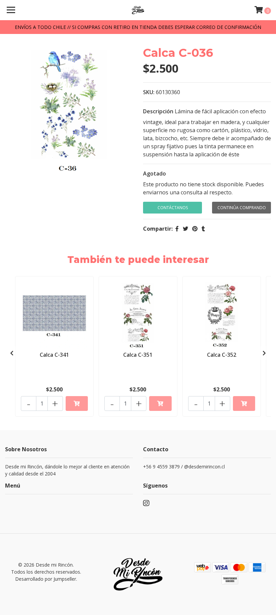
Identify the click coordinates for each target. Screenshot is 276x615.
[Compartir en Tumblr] (203, 228)
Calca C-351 (137, 354)
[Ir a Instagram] (146, 504)
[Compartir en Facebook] (177, 228)
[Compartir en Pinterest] (195, 228)
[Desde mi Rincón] (138, 10)
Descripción (158, 111)
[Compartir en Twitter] (185, 228)
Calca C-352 (221, 354)
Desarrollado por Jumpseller (45, 579)
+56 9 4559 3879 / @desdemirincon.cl (184, 466)
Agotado (154, 173)
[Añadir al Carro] (77, 403)
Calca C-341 (54, 354)
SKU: (148, 92)
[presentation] (12, 353)
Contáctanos (173, 207)
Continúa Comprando (241, 207)
